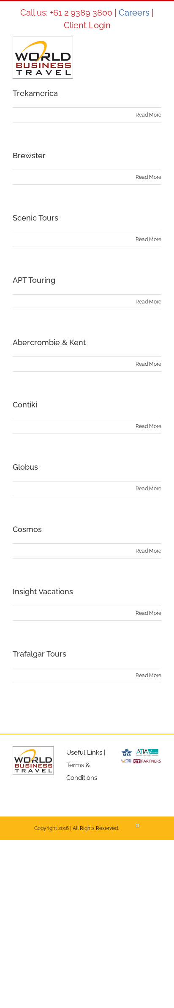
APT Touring (34, 280)
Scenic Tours (35, 217)
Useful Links (84, 752)
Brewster (29, 155)
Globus (25, 467)
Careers (134, 13)
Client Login (87, 25)
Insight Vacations (43, 591)
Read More (148, 115)
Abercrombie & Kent (49, 342)
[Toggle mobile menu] (158, 49)
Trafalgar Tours (39, 653)
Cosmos (27, 529)
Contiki (25, 404)
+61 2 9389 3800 (81, 13)
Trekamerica (35, 93)
